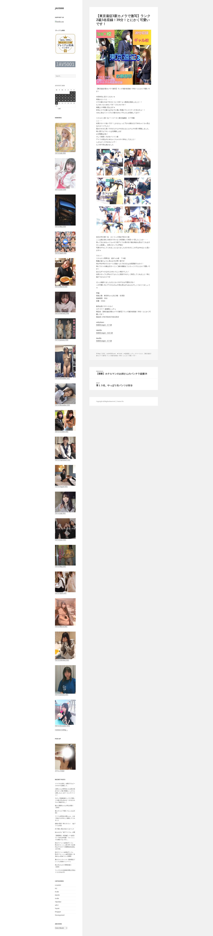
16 (74, 98)
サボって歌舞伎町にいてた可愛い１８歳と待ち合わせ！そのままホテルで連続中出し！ (65, 800)
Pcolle (57, 892)
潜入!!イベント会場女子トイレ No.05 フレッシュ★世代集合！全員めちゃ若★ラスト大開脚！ (65, 854)
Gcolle (57, 898)
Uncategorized (59, 915)
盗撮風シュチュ (129, 353)
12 (62, 98)
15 (71, 98)
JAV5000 (59, 8)
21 (68, 100)
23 (74, 100)
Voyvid (57, 908)
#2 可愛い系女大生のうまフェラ (64, 829)
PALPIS (57, 895)
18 (59, 100)
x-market (58, 885)
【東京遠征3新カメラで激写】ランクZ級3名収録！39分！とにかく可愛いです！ (123, 354)
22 (71, 100)
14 (68, 98)
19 (62, 100)
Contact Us (120, 401)
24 (56, 103)
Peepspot (58, 912)
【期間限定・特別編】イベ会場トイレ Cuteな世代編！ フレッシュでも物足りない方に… (65, 837)
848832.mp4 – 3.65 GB (104, 333)
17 (56, 100)
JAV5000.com (112, 353)
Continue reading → (61, 730)
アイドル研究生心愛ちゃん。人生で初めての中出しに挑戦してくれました (65, 818)
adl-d (56, 905)
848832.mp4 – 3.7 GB (104, 325)
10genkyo (58, 902)
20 (65, 100)
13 (65, 98)
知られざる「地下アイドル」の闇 (65, 832)
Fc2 (56, 888)
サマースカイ (139, 353)
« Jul (59, 108)
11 (59, 98)
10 (56, 98)
